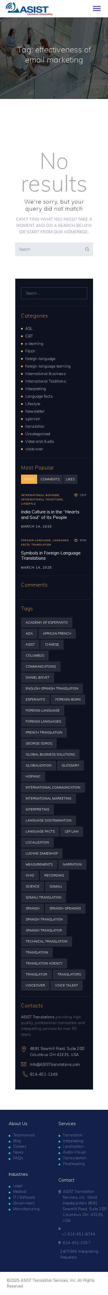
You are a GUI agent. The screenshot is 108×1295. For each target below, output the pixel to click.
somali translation (43, 897)
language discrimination (48, 820)
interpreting (35, 388)
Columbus (35, 655)
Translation (73, 1135)
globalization (39, 765)
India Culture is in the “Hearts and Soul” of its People (50, 514)
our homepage (71, 231)
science (32, 886)
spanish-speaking (65, 908)
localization (37, 842)
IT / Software (24, 1197)
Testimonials (24, 1135)
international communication (53, 787)
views (29, 479)
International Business (45, 373)
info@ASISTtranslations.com (55, 1064)
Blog (17, 1140)
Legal (18, 1185)
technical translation (46, 941)
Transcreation (75, 1158)
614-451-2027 (76, 1242)
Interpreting (73, 1140)
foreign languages (43, 721)
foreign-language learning (48, 366)
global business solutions (50, 754)
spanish (32, 418)
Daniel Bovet (38, 677)
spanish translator (44, 930)
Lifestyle (32, 403)
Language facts (39, 396)
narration (72, 864)
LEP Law (72, 831)
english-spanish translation (52, 688)
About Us (18, 1123)
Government (24, 1203)
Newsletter (34, 411)
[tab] (29, 479)
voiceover (35, 985)
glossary (70, 765)
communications (41, 666)
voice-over (34, 449)
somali (56, 886)
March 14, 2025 (36, 526)
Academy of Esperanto (47, 622)
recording (54, 875)
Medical (20, 1191)
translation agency (44, 963)
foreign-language (40, 358)
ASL (29, 328)
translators (69, 974)
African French (57, 633)
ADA (29, 633)
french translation (44, 732)
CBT (29, 336)
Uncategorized (37, 433)
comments (50, 479)
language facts (40, 831)
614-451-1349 (44, 1074)
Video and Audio (39, 441)
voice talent (66, 985)
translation (35, 426)
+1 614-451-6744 (78, 1234)
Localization (73, 1146)
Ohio (30, 875)
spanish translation (44, 919)
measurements (39, 864)
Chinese (52, 644)
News (18, 1152)
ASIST (30, 644)
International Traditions (45, 381)
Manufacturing (26, 1208)
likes (70, 479)
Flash (30, 351)
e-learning (34, 343)
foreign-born (68, 699)
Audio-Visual (74, 1152)
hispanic (33, 776)
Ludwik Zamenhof (42, 853)
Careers (20, 1146)
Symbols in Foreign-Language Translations (51, 555)
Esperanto (35, 699)
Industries (18, 1174)
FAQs (18, 1158)
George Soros (39, 743)
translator (36, 974)
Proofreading (74, 1163)
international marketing (48, 798)
